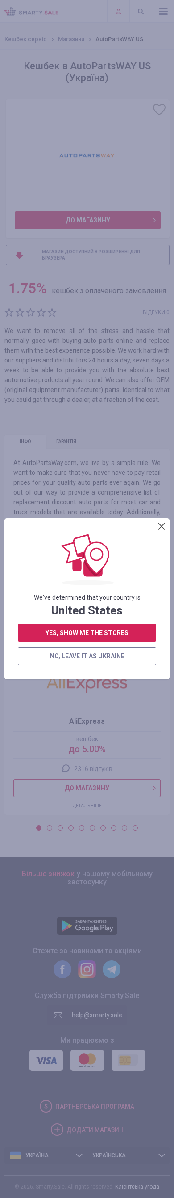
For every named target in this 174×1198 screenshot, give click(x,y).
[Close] (161, 526)
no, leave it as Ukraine (87, 656)
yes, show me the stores (87, 632)
